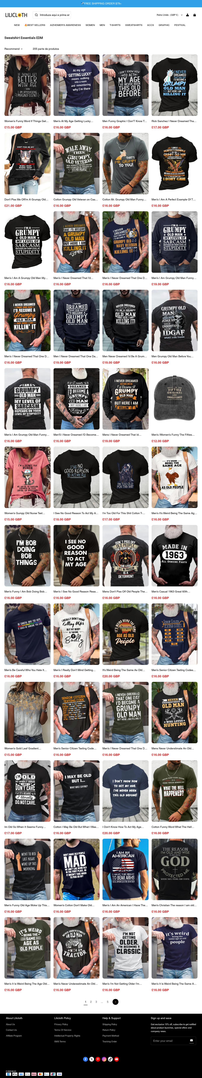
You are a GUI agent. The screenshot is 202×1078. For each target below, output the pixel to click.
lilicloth (14, 1071)
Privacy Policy (61, 1024)
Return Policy (108, 1030)
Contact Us (11, 1030)
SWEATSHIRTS (133, 25)
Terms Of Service (62, 1030)
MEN (102, 25)
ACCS (150, 25)
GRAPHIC (164, 25)
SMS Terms (60, 1041)
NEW (17, 25)
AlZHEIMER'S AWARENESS (65, 25)
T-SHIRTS (115, 25)
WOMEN (90, 25)
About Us (10, 1024)
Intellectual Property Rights (67, 1035)
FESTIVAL (180, 25)
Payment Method (110, 1035)
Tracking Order (109, 1041)
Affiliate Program (14, 1035)
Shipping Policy (109, 1024)
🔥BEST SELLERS (34, 25)
